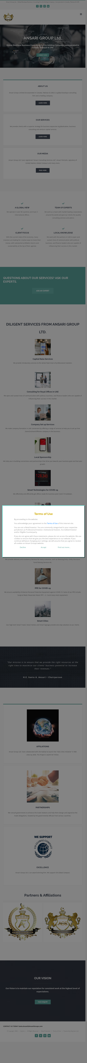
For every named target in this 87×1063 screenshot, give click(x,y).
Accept (43, 547)
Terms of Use (52, 523)
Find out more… (64, 547)
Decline (23, 547)
